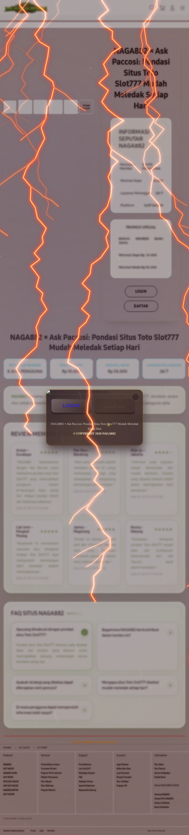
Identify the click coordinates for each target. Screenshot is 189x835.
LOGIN (71, 405)
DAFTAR (115, 405)
